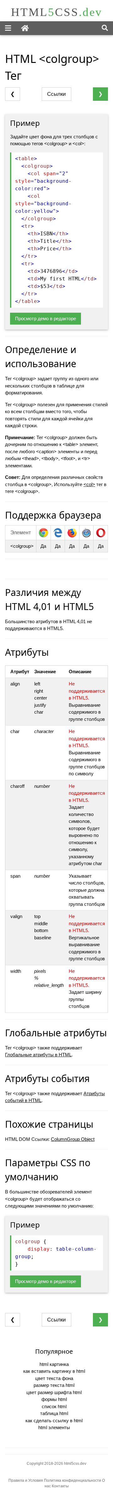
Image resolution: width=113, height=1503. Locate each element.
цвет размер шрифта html (54, 1392)
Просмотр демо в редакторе (45, 318)
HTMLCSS (56, 12)
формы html (54, 1399)
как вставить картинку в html (54, 1371)
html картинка (54, 1364)
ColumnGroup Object (72, 1139)
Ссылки (56, 94)
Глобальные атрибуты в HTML (38, 1054)
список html (54, 1406)
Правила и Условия (25, 1480)
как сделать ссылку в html (54, 1420)
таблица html (54, 1413)
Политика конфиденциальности (73, 1480)
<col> (89, 484)
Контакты (60, 1486)
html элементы (54, 1427)
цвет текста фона (54, 1378)
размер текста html (54, 1385)
